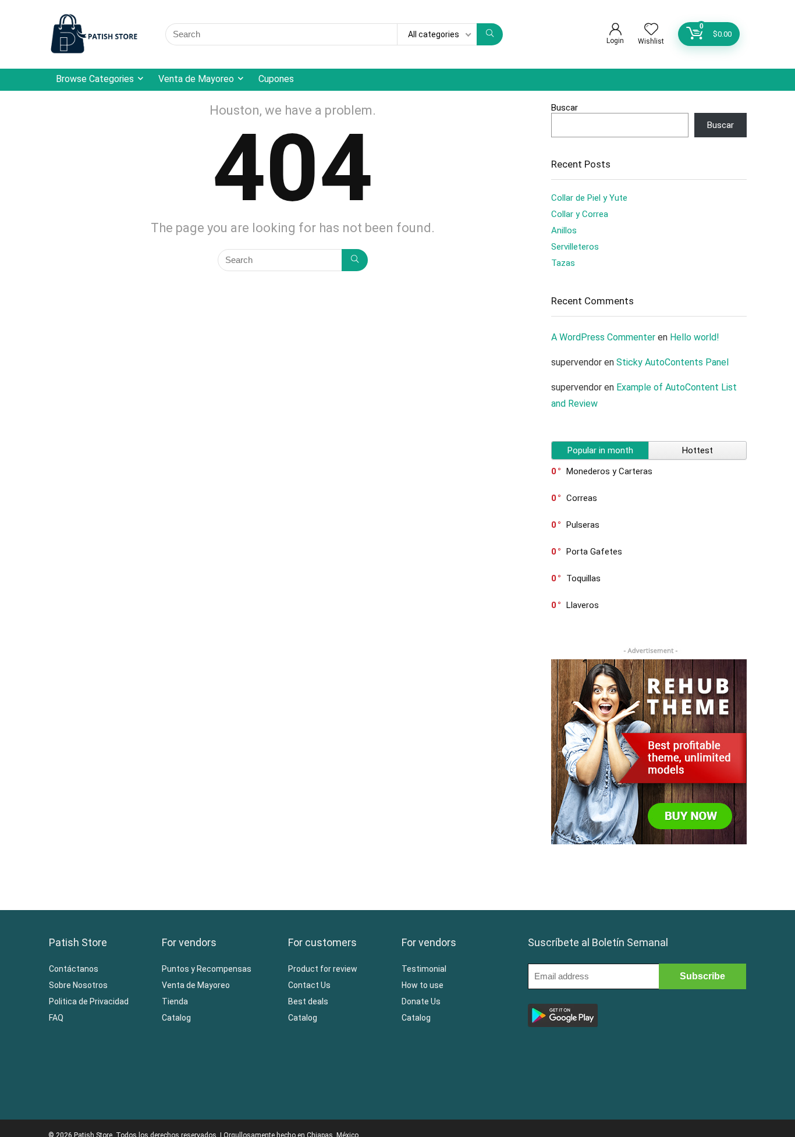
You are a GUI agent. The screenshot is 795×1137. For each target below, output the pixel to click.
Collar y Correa (579, 214)
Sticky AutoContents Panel (672, 362)
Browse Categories (95, 78)
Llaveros (582, 605)
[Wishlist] (651, 30)
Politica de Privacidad (89, 1001)
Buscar (564, 107)
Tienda (175, 1001)
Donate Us (421, 1001)
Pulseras (582, 525)
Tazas (563, 263)
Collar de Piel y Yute (589, 198)
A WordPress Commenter (603, 337)
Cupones (276, 78)
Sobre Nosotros (78, 985)
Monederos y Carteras (609, 471)
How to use (422, 985)
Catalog (176, 1017)
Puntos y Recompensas (206, 968)
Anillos (564, 230)
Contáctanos (73, 968)
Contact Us (309, 985)
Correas (581, 498)
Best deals (308, 1001)
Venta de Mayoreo (196, 78)
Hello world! (694, 337)
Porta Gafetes (594, 551)
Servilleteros (575, 246)
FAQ (56, 1017)
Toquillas (583, 578)
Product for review (322, 968)
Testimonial (424, 968)
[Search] (490, 34)
